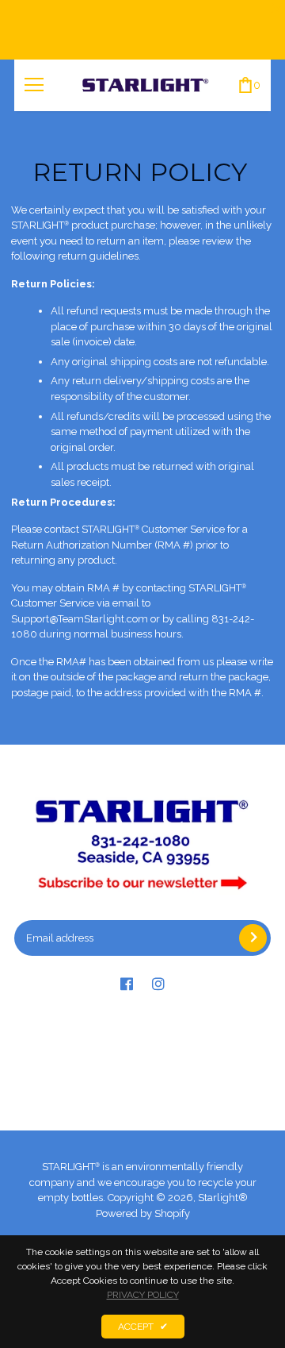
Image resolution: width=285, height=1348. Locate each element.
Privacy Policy (143, 1294)
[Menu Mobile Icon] (34, 84)
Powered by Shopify (143, 1213)
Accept (143, 1326)
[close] (277, 8)
